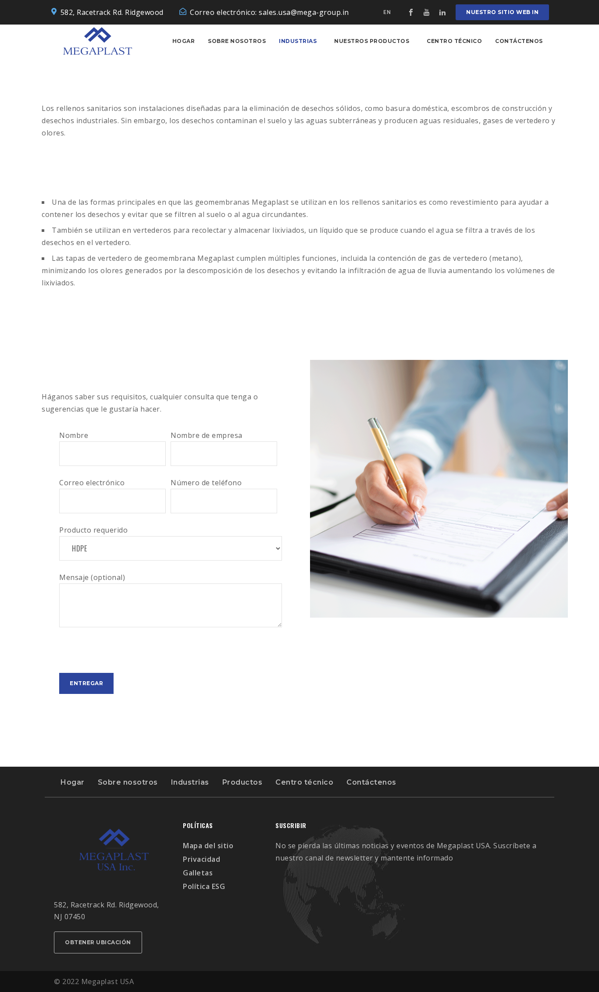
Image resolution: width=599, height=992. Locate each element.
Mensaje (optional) (92, 577)
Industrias (298, 41)
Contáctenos (519, 41)
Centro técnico (454, 41)
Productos (242, 782)
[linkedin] (442, 12)
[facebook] (411, 12)
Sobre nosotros (237, 41)
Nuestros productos (371, 41)
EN (387, 12)
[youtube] (427, 12)
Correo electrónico (92, 482)
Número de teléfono (206, 482)
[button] (502, 12)
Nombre (73, 435)
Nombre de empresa (206, 435)
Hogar (183, 41)
